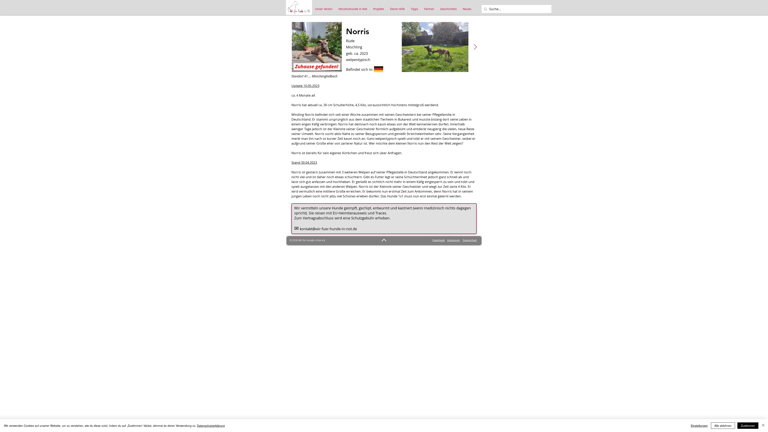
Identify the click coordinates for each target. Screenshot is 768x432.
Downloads (438, 240)
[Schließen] (763, 425)
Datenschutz (470, 240)
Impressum (453, 240)
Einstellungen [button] (699, 426)
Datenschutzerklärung (211, 426)
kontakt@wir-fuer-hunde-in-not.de (328, 228)
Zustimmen (748, 426)
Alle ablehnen (723, 426)
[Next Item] (475, 47)
